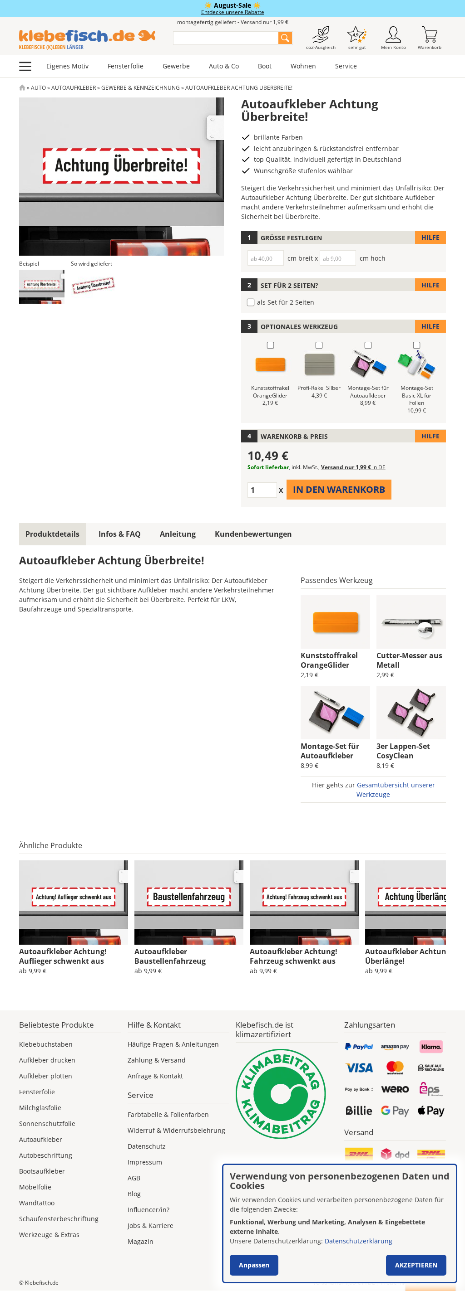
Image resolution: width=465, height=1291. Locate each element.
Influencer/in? (148, 1209)
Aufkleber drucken (47, 1060)
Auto (38, 87)
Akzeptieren (416, 1265)
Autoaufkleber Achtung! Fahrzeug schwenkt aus (293, 956)
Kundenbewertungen (253, 534)
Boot (265, 66)
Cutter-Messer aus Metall (409, 660)
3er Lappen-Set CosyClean (403, 751)
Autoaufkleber (73, 87)
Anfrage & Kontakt (155, 1076)
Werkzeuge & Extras (49, 1234)
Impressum (145, 1162)
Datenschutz (147, 1146)
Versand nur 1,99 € (353, 467)
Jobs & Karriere (150, 1225)
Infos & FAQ (120, 534)
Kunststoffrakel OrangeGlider (329, 660)
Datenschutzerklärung (358, 1241)
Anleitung (178, 534)
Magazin (140, 1241)
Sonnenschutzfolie (47, 1123)
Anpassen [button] (254, 1265)
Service (346, 66)
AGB (134, 1178)
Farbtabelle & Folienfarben (168, 1114)
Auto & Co (224, 66)
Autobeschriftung (45, 1155)
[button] (41, 287)
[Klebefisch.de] (90, 40)
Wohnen (303, 66)
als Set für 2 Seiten (285, 302)
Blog (134, 1193)
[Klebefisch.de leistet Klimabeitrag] (287, 1094)
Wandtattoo (36, 1203)
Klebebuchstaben (46, 1044)
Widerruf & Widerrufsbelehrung (176, 1130)
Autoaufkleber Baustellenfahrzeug (170, 956)
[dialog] (339, 1223)
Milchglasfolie (40, 1107)
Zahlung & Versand (157, 1060)
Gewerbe (176, 66)
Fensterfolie (125, 66)
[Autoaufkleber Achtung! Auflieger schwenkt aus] (73, 902)
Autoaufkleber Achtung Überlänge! (407, 956)
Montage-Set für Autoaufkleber (330, 751)
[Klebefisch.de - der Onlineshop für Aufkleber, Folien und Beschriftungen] (22, 87)
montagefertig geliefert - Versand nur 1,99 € (232, 22)
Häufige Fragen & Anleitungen (173, 1044)
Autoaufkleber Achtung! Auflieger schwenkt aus (63, 956)
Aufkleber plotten (45, 1076)
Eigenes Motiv (67, 66)
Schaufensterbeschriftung (59, 1218)
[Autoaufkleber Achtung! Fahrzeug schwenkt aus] (304, 902)
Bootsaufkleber (42, 1171)
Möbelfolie (35, 1187)
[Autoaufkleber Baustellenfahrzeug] (188, 902)
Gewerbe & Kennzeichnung (140, 87)
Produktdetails (52, 534)
